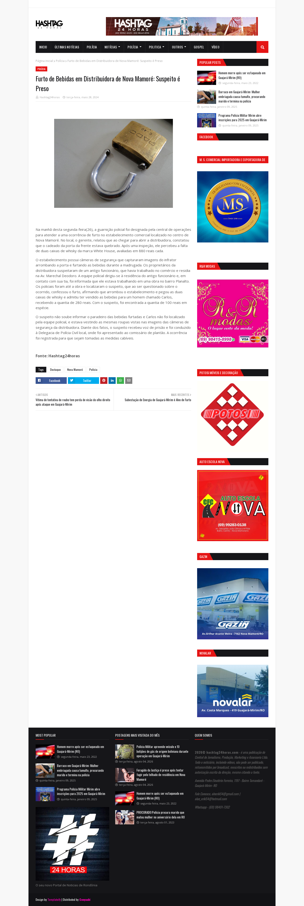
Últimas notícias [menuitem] (67, 46)
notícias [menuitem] (110, 46)
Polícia (60, 61)
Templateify (54, 899)
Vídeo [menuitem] (216, 46)
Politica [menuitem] (155, 46)
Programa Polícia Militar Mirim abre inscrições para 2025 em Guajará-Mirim (242, 117)
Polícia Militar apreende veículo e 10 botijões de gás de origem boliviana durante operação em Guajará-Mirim (162, 751)
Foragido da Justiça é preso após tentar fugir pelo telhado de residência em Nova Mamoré (161, 775)
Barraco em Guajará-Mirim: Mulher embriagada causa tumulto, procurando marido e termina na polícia (241, 96)
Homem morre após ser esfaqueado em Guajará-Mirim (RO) (242, 75)
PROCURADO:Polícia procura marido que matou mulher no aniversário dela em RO (161, 814)
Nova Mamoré (75, 369)
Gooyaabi (84, 899)
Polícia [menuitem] (92, 46)
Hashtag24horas (50, 97)
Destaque (55, 369)
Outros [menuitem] (177, 46)
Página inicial (44, 61)
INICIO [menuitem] (43, 46)
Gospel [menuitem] (199, 46)
